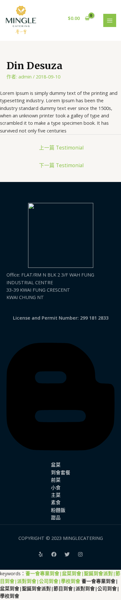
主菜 (56, 495)
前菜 (56, 480)
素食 (56, 502)
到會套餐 (60, 472)
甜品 (56, 517)
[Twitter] (67, 554)
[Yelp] (40, 554)
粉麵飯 (58, 510)
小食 (56, 487)
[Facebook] (53, 554)
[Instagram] (80, 554)
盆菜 (56, 464)
